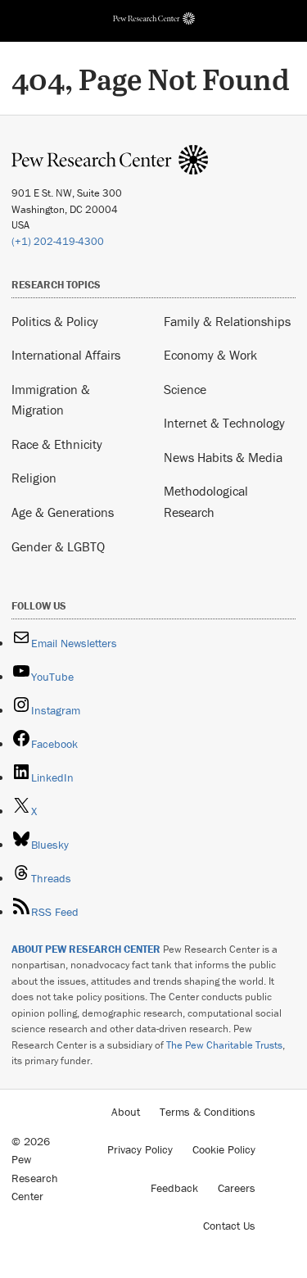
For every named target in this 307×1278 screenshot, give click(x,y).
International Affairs (65, 355)
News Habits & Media (223, 457)
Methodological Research (206, 501)
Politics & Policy (54, 321)
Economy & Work (210, 355)
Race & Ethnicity (56, 444)
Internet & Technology (224, 423)
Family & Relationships (227, 321)
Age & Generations (62, 512)
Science (185, 389)
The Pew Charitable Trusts (224, 1045)
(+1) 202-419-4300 (57, 241)
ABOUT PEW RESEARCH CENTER (85, 949)
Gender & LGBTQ (58, 546)
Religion (33, 477)
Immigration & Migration (50, 400)
